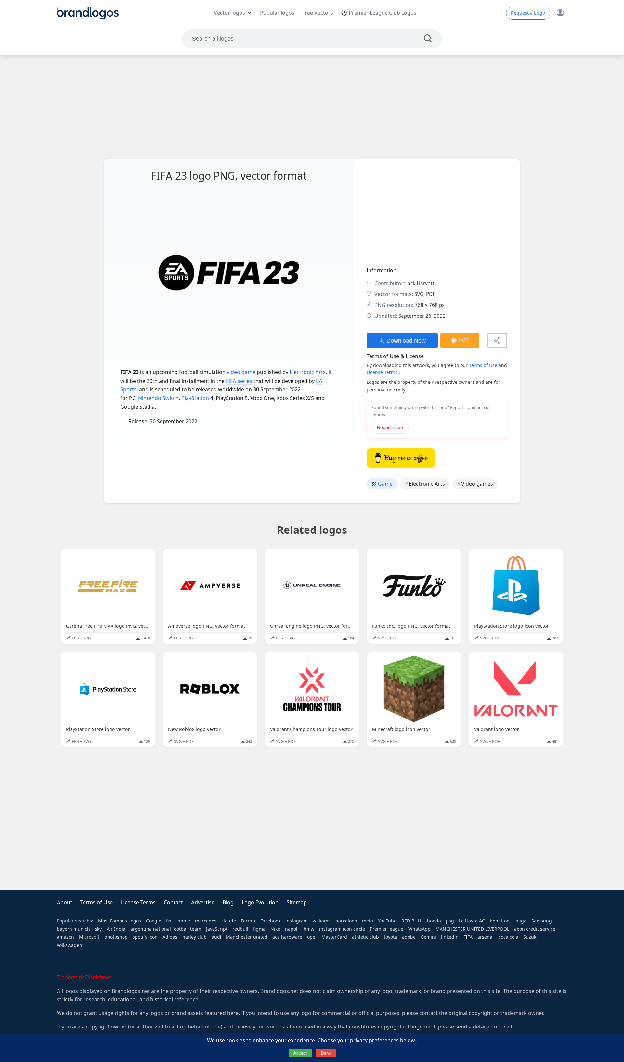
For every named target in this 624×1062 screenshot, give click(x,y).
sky (98, 929)
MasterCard (334, 937)
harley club (194, 937)
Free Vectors (317, 12)
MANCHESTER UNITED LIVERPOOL (472, 929)
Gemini (428, 937)
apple (184, 921)
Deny (326, 1053)
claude (228, 921)
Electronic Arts (308, 372)
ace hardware (287, 937)
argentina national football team (165, 929)
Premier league (386, 929)
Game (385, 483)
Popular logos (277, 12)
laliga (520, 921)
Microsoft (89, 937)
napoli (292, 929)
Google (153, 921)
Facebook (270, 921)
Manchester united (246, 937)
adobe (409, 937)
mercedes (205, 921)
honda (434, 921)
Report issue (390, 427)
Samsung (541, 921)
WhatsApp (419, 929)
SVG (464, 340)
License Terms (138, 902)
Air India (116, 929)
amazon (65, 937)
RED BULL (411, 921)
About (64, 902)
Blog (228, 902)
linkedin (450, 937)
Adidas (169, 937)
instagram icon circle (342, 929)
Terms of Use (483, 365)
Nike (275, 929)
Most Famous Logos (119, 921)
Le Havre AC (472, 921)
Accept (300, 1053)
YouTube (387, 921)
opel (312, 937)
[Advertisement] (312, 107)
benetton (500, 921)
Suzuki (530, 937)
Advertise (202, 902)
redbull (240, 929)
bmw (309, 929)
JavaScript (217, 929)
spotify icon (145, 937)
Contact (173, 902)
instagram (296, 921)
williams (322, 921)
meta (367, 921)
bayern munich (73, 929)
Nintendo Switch (158, 398)
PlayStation (195, 398)
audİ (216, 937)
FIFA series (239, 381)
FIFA (468, 937)
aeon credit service (534, 929)
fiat (169, 921)
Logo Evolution (260, 902)
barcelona (346, 921)
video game (241, 372)
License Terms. (383, 372)
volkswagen (69, 945)
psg (450, 921)
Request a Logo (528, 13)
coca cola (508, 937)
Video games (477, 483)
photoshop (116, 937)
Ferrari (248, 921)
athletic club (365, 937)
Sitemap (297, 902)
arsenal (485, 937)
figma (259, 929)
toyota (390, 937)
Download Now (406, 340)
